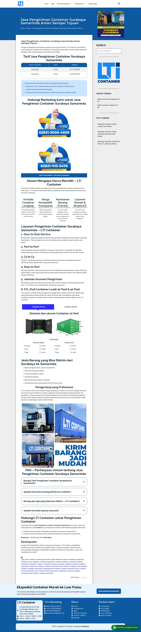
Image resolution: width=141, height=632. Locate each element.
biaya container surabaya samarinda (37, 559)
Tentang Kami (79, 4)
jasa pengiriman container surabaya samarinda (59, 568)
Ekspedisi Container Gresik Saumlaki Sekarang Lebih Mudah (107, 134)
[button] (118, 4)
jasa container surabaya (68, 566)
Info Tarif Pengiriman (63, 4)
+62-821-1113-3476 (36, 537)
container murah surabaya (30, 562)
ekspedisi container (36, 564)
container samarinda (47, 562)
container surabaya (61, 562)
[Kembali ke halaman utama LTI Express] (29, 4)
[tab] (38, 307)
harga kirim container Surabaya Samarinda (44, 566)
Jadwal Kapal (92, 4)
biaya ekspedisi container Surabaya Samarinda (67, 559)
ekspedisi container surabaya (54, 564)
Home (46, 4)
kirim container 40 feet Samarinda (46, 571)
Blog (52, 4)
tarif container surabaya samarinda (41, 573)
